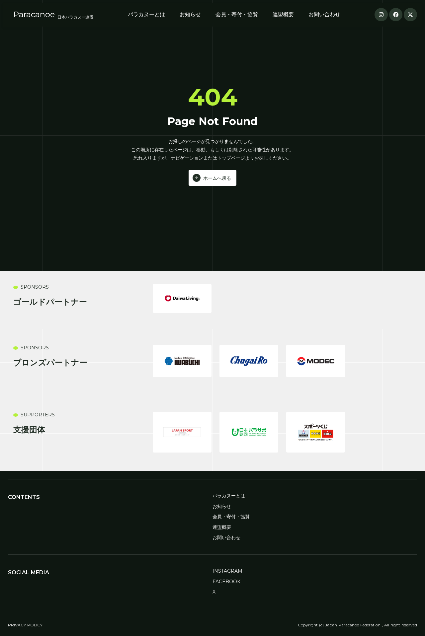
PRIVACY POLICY (25, 624)
